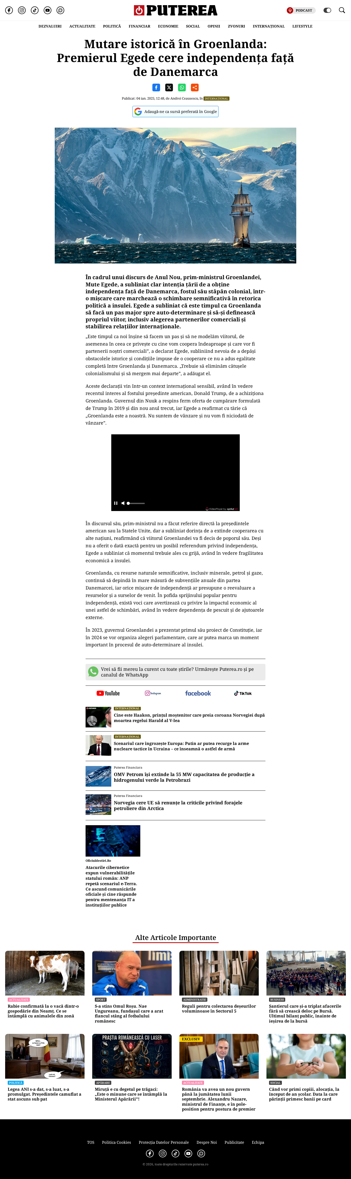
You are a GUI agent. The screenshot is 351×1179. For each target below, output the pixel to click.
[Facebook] (9, 10)
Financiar (139, 26)
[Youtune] (47, 10)
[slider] (136, 505)
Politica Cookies (116, 1142)
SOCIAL (193, 26)
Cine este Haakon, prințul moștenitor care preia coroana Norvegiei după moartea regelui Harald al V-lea (189, 717)
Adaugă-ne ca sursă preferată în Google (180, 111)
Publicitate (234, 1142)
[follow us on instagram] (153, 694)
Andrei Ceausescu (184, 98)
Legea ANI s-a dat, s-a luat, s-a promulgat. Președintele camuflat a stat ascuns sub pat (44, 1094)
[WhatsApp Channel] (60, 10)
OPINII (214, 26)
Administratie (194, 999)
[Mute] (123, 503)
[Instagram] (22, 10)
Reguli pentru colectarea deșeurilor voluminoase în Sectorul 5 (219, 1009)
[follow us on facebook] (198, 694)
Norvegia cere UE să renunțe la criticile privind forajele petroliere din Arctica (178, 805)
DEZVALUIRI (50, 26)
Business (277, 999)
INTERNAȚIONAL (269, 26)
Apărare (103, 1083)
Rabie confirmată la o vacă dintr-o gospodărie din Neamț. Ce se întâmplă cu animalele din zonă (43, 1011)
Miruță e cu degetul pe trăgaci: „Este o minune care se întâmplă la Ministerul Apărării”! (131, 1094)
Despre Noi (207, 1142)
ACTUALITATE (82, 26)
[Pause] (115, 503)
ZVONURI (236, 26)
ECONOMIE (168, 26)
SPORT (100, 999)
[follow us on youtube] (108, 694)
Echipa (258, 1142)
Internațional (216, 98)
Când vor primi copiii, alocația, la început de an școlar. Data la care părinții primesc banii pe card (304, 1094)
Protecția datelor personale (164, 1142)
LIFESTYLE (302, 26)
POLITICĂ (112, 26)
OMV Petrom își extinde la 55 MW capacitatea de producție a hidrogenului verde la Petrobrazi (184, 777)
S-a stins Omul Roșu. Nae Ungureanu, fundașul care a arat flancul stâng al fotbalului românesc (129, 1014)
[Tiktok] (35, 10)
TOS (90, 1142)
